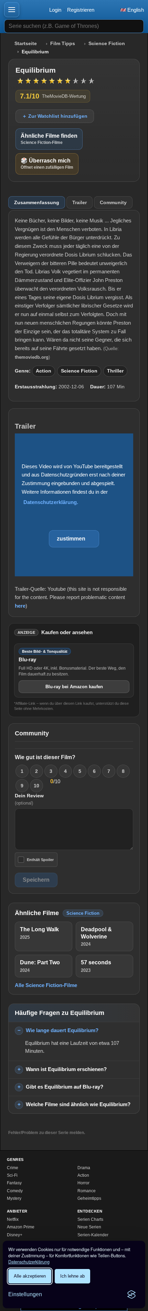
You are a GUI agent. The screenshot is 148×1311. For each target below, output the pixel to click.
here (20, 606)
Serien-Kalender (92, 1235)
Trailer (79, 202)
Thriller (115, 371)
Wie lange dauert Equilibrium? (62, 1030)
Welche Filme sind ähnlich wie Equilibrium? (78, 1104)
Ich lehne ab (72, 1276)
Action (43, 371)
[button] (11, 9)
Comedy (15, 1190)
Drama (83, 1167)
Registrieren (80, 10)
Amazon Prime (20, 1227)
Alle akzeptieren (30, 1276)
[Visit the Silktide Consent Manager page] (131, 1294)
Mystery (14, 1198)
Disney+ (14, 1235)
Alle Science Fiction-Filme (46, 985)
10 (36, 785)
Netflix (13, 1219)
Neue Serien (89, 1227)
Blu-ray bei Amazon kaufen (74, 686)
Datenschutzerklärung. (50, 502)
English (135, 10)
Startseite (25, 43)
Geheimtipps (89, 1198)
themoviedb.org (32, 357)
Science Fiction (106, 43)
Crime (12, 1167)
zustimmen (71, 539)
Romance (86, 1190)
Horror (83, 1183)
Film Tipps (62, 43)
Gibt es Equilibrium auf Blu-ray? (64, 1087)
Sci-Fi (12, 1175)
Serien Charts (90, 1219)
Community (113, 202)
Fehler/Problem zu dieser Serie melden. (46, 1132)
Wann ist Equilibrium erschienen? (66, 1069)
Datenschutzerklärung (29, 1262)
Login (55, 10)
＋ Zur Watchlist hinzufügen (54, 116)
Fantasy (14, 1183)
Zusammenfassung (36, 202)
